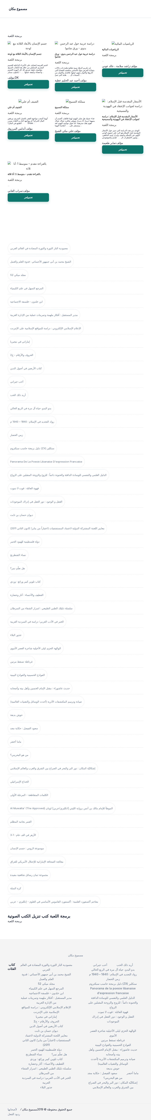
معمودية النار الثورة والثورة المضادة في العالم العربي (39, 248)
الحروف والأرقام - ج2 (21, 354)
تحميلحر (28, 84)
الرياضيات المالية (110, 49)
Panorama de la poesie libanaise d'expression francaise (46, 461)
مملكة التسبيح (62, 107)
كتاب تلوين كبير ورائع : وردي (25, 581)
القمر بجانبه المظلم (21, 821)
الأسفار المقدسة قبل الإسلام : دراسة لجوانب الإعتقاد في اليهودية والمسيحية (120, 118)
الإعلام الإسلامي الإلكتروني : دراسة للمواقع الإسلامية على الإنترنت (45, 328)
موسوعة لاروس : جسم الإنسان (27, 848)
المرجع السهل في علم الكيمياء (26, 288)
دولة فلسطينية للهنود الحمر (25, 541)
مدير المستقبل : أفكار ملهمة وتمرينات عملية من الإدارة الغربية (44, 314)
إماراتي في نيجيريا (20, 341)
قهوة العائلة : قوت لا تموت (24, 488)
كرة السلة (15, 888)
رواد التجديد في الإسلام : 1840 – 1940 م (32, 421)
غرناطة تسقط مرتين (21, 661)
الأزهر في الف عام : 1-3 (23, 834)
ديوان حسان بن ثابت (21, 514)
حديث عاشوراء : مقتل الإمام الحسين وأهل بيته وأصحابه (40, 688)
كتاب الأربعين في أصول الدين (26, 368)
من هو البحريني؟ (19, 754)
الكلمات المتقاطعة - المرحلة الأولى (29, 794)
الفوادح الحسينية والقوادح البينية (27, 674)
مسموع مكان (75, 955)
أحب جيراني (16, 381)
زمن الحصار (16, 434)
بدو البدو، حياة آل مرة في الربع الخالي (30, 408)
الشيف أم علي (15, 107)
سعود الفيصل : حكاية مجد (24, 728)
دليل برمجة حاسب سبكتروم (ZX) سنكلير (32, 448)
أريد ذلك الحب (18, 394)
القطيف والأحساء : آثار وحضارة (26, 594)
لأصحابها (12, 1109)
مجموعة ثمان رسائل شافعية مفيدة (29, 874)
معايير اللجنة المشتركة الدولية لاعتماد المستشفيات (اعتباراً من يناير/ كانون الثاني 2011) (57, 528)
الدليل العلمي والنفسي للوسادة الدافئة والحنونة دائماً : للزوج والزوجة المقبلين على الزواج (58, 474)
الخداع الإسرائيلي (19, 781)
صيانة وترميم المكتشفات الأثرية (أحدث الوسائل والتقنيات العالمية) (46, 701)
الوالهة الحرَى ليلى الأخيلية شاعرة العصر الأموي (35, 648)
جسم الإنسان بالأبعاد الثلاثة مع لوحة (24, 54)
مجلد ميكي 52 (18, 274)
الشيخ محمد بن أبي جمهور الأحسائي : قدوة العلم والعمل (40, 261)
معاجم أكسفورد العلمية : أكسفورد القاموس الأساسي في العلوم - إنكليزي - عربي (54, 901)
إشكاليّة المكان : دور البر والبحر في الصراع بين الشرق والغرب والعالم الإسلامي (52, 768)
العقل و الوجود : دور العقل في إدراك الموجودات (36, 501)
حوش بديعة (16, 714)
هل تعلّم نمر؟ (17, 568)
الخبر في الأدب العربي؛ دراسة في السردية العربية (37, 621)
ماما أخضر (15, 741)
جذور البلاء (15, 634)
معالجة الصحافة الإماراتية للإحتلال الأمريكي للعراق (36, 861)
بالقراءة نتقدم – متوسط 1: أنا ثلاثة (24, 174)
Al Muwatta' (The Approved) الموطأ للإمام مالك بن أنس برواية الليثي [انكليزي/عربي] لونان (61, 808)
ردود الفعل (14, 1114)
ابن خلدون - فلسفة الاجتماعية (26, 301)
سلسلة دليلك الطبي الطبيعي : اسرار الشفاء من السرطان (41, 608)
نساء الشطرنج (18, 554)
